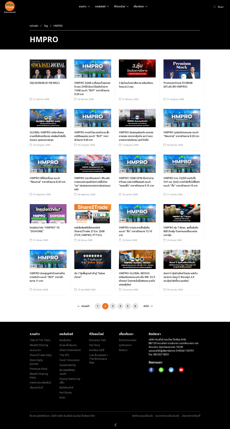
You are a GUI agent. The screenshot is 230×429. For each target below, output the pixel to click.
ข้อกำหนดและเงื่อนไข (142, 416)
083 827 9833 (161, 354)
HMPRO (58, 26)
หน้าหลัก (34, 26)
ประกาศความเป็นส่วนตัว (167, 416)
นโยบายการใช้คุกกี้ (191, 416)
